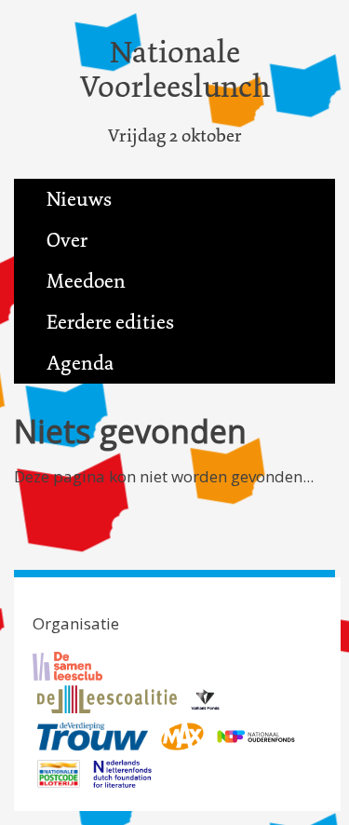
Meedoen (86, 281)
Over (67, 240)
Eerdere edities (110, 322)
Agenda (80, 363)
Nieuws (79, 199)
